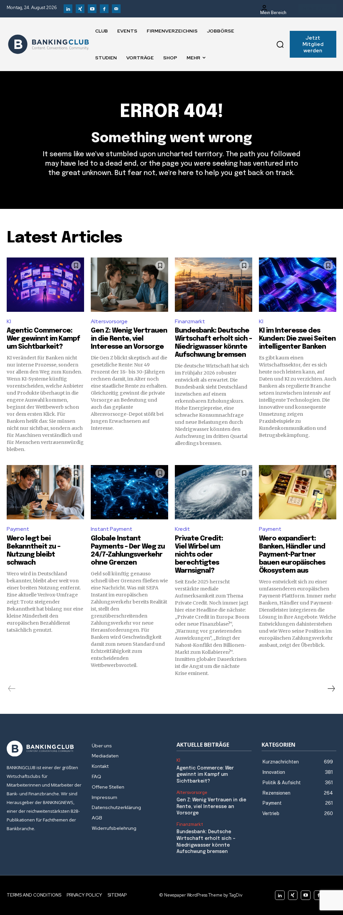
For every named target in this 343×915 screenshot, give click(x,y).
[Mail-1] (116, 8)
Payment (18, 528)
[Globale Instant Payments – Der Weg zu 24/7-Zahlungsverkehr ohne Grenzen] (129, 492)
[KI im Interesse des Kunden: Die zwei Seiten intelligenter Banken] (297, 285)
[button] (280, 44)
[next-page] (331, 689)
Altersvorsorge (109, 321)
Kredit (182, 528)
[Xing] (80, 8)
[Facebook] (104, 8)
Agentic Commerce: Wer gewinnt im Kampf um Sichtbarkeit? (43, 338)
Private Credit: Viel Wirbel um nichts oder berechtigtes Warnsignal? (199, 554)
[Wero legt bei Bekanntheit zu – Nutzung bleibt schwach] (45, 492)
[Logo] (48, 44)
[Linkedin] (68, 8)
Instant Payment (111, 528)
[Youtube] (92, 8)
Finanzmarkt (190, 321)
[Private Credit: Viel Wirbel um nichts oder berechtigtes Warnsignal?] (213, 492)
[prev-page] (12, 689)
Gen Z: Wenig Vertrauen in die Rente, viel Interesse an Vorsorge (129, 338)
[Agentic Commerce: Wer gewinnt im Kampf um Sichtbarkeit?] (45, 285)
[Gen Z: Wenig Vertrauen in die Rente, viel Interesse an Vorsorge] (129, 285)
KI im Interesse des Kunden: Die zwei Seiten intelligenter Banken (297, 338)
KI (9, 321)
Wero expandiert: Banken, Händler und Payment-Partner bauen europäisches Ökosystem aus (292, 554)
